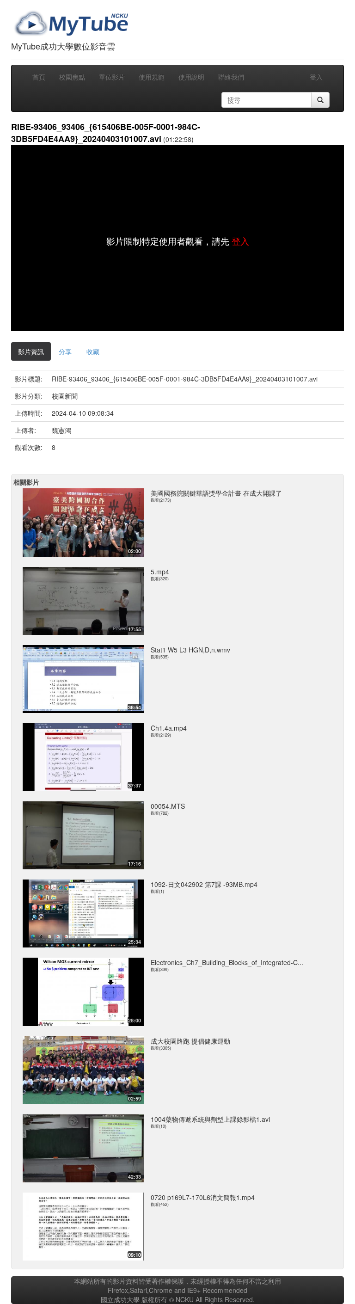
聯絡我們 (231, 76)
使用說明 (191, 76)
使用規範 (152, 76)
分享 (65, 351)
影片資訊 (31, 351)
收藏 (92, 351)
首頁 (38, 76)
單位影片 (112, 76)
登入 (316, 76)
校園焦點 (72, 76)
